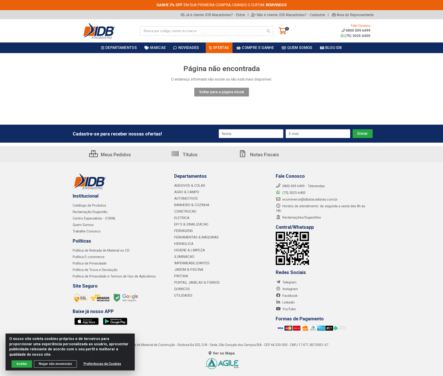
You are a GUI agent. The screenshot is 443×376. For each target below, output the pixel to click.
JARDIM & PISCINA (188, 270)
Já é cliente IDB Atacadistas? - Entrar (215, 15)
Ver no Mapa (224, 353)
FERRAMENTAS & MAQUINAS (196, 237)
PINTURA (181, 276)
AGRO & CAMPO (186, 192)
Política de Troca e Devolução (95, 270)
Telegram (288, 282)
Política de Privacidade (90, 263)
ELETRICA (181, 218)
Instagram (289, 289)
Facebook (289, 296)
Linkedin (288, 302)
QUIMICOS (182, 289)
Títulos (190, 154)
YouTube (288, 309)
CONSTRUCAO (185, 211)
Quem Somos (83, 225)
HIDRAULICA (183, 244)
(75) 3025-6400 (357, 36)
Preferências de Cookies (102, 364)
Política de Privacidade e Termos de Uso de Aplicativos (114, 276)
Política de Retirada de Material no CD (101, 250)
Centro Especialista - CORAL (94, 218)
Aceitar (21, 364)
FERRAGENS (183, 231)
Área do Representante (355, 15)
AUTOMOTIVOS (186, 198)
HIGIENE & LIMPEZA (189, 250)
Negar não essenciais (55, 364)
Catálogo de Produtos (89, 205)
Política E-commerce (89, 257)
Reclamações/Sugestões (301, 217)
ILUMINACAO (184, 257)
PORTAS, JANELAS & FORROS (197, 282)
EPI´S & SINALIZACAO (191, 224)
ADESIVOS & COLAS (189, 185)
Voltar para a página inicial (221, 92)
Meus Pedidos (115, 154)
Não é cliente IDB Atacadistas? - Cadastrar (291, 15)
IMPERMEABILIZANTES (192, 263)
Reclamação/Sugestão (90, 212)
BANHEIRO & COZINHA (191, 205)
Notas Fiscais (264, 154)
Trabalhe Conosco (87, 231)
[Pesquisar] (268, 31)
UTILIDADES (183, 295)
